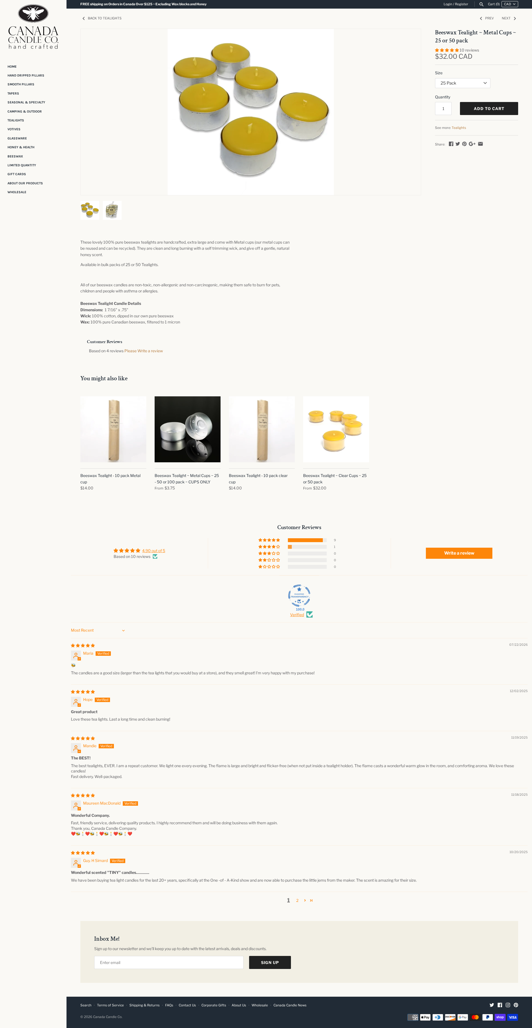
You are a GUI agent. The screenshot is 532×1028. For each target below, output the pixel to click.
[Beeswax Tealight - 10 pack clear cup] (262, 429)
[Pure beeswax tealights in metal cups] (251, 112)
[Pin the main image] (464, 143)
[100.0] (299, 596)
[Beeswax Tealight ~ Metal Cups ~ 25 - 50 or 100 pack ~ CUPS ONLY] (188, 429)
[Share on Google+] (472, 143)
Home (12, 66)
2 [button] (297, 900)
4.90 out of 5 (153, 550)
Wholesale (16, 192)
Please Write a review (143, 350)
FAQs (169, 1005)
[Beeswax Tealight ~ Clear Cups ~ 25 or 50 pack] (336, 429)
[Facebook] (500, 1005)
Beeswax (15, 156)
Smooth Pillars (20, 84)
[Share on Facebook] (451, 143)
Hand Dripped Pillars (25, 75)
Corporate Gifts (213, 1005)
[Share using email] (480, 143)
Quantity (442, 97)
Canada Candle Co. (107, 1017)
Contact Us (187, 1005)
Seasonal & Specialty (26, 102)
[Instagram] (508, 1005)
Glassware (17, 138)
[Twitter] (492, 1005)
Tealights (15, 120)
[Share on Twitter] (458, 143)
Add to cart (489, 108)
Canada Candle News (289, 1005)
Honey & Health (20, 147)
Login (448, 4)
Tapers (13, 93)
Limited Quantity (21, 165)
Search (85, 1005)
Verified (297, 614)
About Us (239, 1005)
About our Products (25, 183)
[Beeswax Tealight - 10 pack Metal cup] (113, 429)
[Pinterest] (516, 1005)
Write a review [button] (459, 553)
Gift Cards (16, 174)
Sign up (270, 962)
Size (439, 72)
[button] (447, 50)
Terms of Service (110, 1005)
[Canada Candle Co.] (33, 28)
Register (461, 4)
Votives (14, 129)
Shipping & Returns (144, 1005)
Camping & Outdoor (24, 111)
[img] (83, 645)
